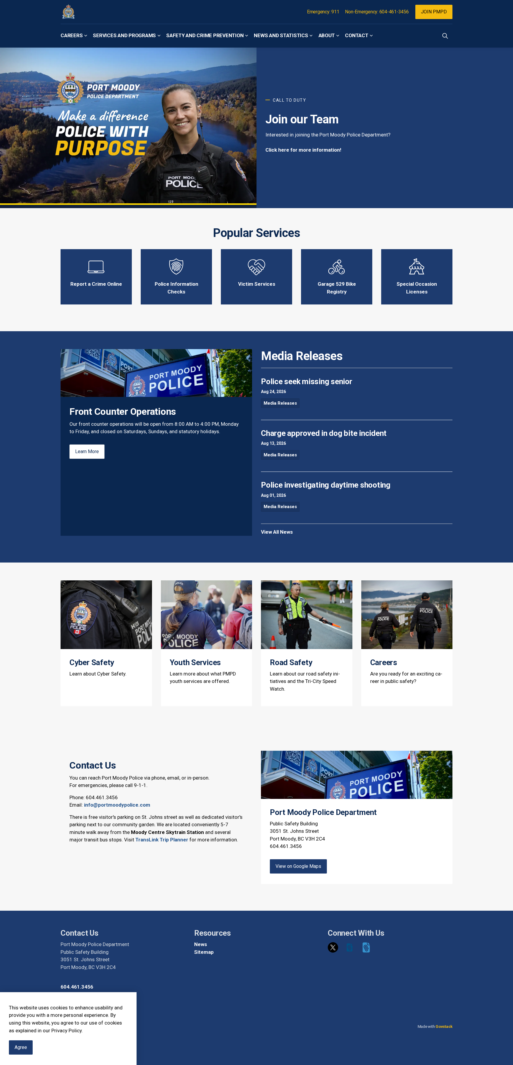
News (200, 944)
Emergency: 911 (323, 12)
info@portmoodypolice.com (117, 805)
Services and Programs (124, 35)
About (327, 35)
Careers (72, 35)
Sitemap (204, 952)
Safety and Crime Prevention (204, 35)
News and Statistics (281, 35)
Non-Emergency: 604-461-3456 (376, 12)
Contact (356, 35)
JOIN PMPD (434, 12)
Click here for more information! (303, 150)
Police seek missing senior (306, 381)
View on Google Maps (298, 866)
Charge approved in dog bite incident (324, 433)
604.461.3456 (77, 987)
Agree (21, 1047)
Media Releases (280, 403)
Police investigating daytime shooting (325, 484)
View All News (277, 532)
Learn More (87, 451)
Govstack (444, 1026)
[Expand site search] (445, 36)
